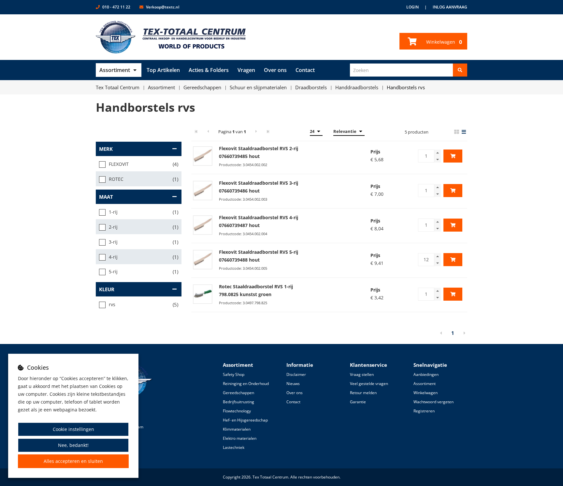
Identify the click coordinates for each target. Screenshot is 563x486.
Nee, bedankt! (73, 445)
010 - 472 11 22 (116, 7)
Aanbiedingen (426, 374)
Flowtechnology (237, 411)
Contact (305, 70)
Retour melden (363, 392)
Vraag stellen (362, 374)
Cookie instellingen (73, 429)
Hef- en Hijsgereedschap (245, 420)
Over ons (275, 70)
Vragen (246, 70)
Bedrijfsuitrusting (238, 402)
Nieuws (293, 383)
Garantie (358, 402)
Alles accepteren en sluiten (73, 461)
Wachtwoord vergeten (433, 402)
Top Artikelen (163, 70)
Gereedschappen (238, 392)
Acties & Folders (209, 70)
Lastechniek (233, 447)
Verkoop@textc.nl (162, 7)
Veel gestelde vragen (369, 383)
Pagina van (232, 132)
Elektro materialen (239, 438)
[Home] (171, 37)
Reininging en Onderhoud (246, 383)
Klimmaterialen (237, 429)
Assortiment (114, 70)
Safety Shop (233, 374)
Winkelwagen (443, 42)
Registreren (424, 411)
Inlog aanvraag (450, 7)
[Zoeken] (460, 70)
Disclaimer (296, 374)
